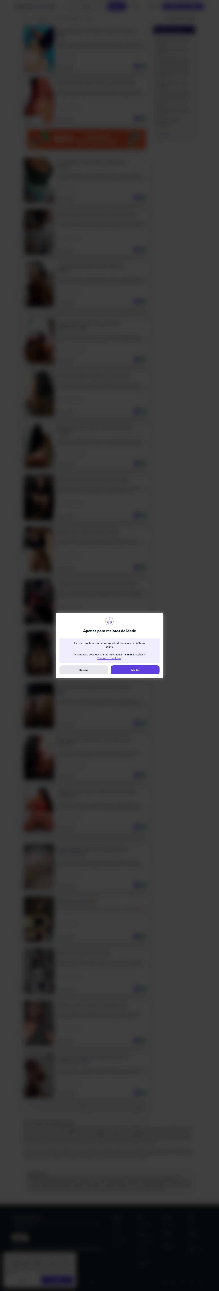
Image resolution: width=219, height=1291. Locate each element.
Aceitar (135, 669)
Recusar (83, 669)
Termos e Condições (109, 658)
